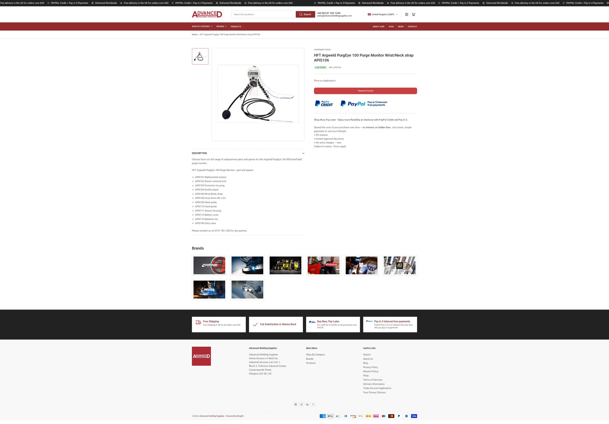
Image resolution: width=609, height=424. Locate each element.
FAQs (391, 26)
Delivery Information (374, 384)
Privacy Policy (370, 367)
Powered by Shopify (235, 416)
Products (236, 26)
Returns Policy (370, 371)
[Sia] (247, 290)
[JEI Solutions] (400, 265)
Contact (412, 26)
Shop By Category (201, 26)
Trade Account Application (377, 388)
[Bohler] (247, 265)
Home (194, 34)
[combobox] (274, 14)
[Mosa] (209, 290)
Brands (220, 26)
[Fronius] (323, 265)
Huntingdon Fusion (322, 49)
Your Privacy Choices (374, 392)
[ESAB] (285, 265)
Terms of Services (372, 379)
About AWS (378, 26)
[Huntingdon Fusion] (361, 265)
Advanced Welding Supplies (211, 416)
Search (307, 14)
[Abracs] (209, 265)
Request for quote (365, 91)
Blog (365, 363)
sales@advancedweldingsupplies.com (334, 16)
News (401, 26)
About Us (368, 358)
